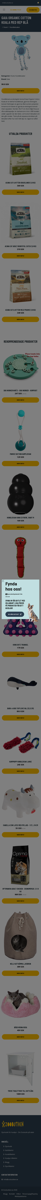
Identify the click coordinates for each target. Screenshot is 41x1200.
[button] (14, 614)
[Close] (3, 581)
